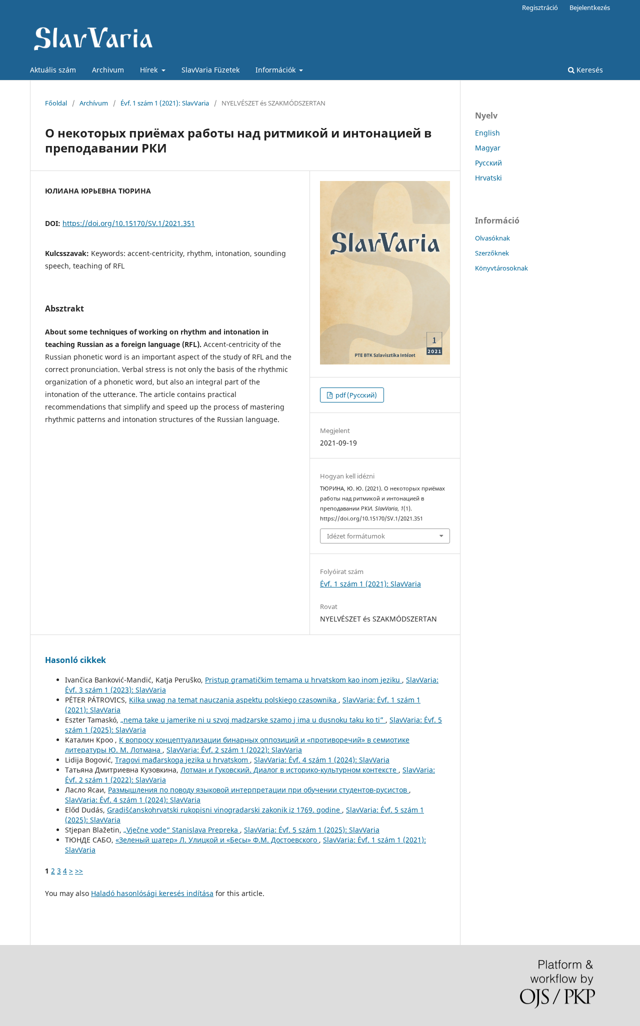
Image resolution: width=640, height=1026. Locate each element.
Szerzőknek (492, 253)
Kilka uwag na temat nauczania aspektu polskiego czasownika (233, 699)
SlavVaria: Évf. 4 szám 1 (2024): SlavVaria (322, 759)
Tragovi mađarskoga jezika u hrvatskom (182, 759)
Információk (277, 69)
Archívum (94, 103)
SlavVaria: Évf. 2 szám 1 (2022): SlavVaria (234, 749)
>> (79, 871)
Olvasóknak (492, 238)
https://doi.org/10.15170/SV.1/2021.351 (128, 223)
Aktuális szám (53, 69)
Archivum (108, 69)
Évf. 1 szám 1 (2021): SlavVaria (164, 103)
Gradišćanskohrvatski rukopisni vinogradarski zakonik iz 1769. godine (224, 809)
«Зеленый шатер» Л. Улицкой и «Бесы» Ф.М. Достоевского (217, 839)
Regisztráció (540, 7)
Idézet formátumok (356, 536)
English (487, 133)
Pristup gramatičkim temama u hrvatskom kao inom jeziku (303, 679)
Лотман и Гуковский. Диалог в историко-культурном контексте (289, 769)
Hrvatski (488, 177)
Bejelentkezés (590, 7)
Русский (488, 163)
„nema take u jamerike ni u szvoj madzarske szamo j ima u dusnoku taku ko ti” (253, 719)
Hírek (150, 69)
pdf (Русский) (355, 395)
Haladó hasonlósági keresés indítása (152, 893)
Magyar (487, 147)
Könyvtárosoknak (501, 268)
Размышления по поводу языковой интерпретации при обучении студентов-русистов (258, 789)
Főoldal (56, 103)
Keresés (588, 69)
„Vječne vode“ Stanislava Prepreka (182, 829)
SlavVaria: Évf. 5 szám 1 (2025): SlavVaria (312, 829)
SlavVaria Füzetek (211, 69)
